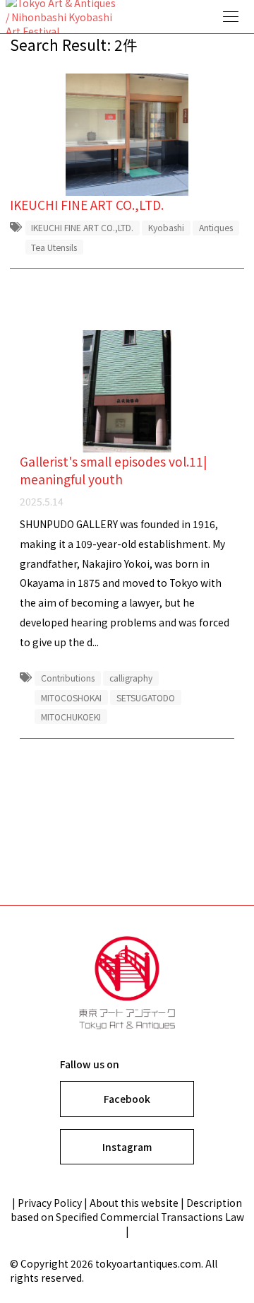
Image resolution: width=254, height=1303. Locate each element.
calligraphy (130, 678)
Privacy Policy (50, 1203)
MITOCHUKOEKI (71, 717)
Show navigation (231, 17)
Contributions (68, 678)
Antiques (216, 227)
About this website (134, 1203)
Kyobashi (166, 227)
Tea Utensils (54, 247)
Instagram (127, 1147)
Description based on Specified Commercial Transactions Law (127, 1210)
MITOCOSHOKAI (71, 697)
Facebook (127, 1099)
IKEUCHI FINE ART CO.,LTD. (82, 227)
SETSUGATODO (145, 697)
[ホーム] (127, 17)
